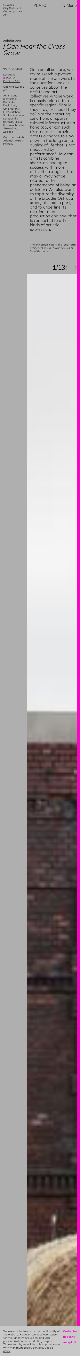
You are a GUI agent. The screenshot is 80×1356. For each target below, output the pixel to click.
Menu (72, 5)
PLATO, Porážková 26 (11, 79)
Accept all (69, 1342)
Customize (70, 1331)
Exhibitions (12, 41)
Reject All (69, 1336)
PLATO (39, 5)
